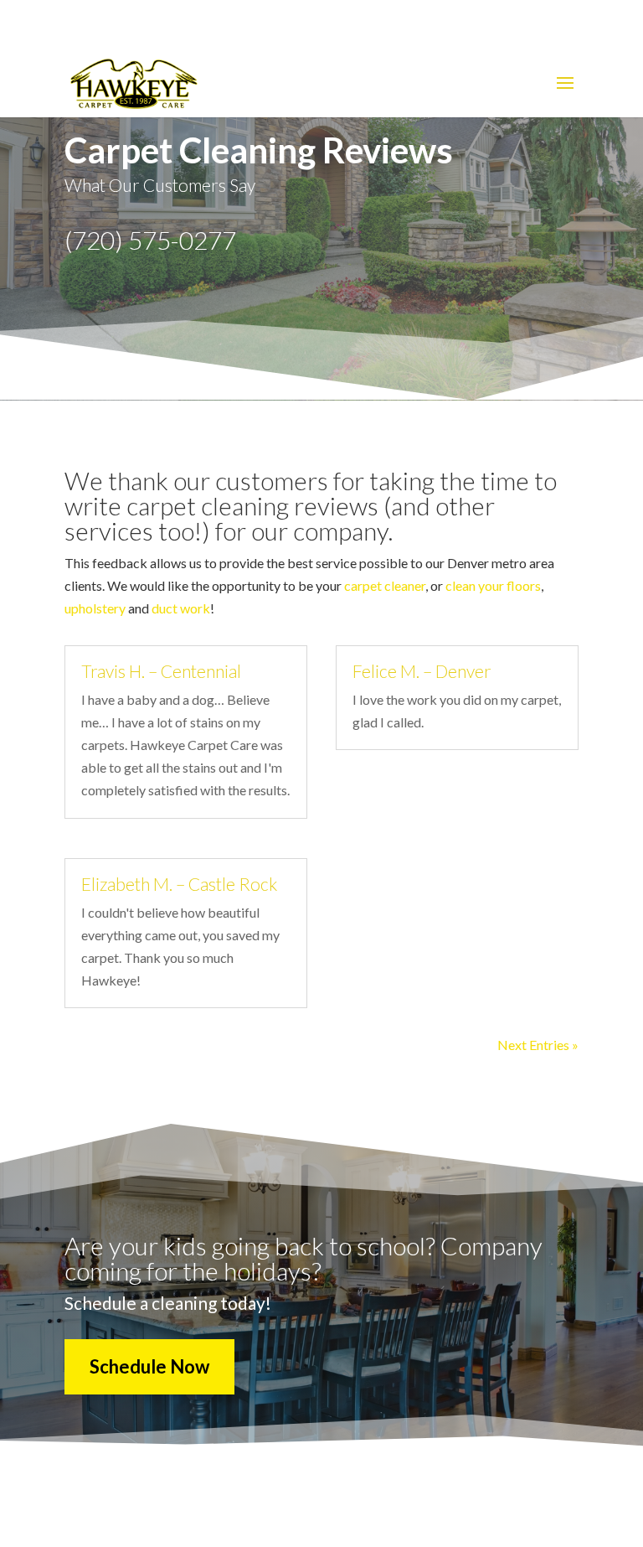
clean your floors (493, 585)
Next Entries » (538, 1045)
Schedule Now (149, 1366)
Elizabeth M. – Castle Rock (179, 883)
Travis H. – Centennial (161, 670)
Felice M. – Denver (421, 670)
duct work (181, 608)
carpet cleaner (384, 585)
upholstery (95, 608)
